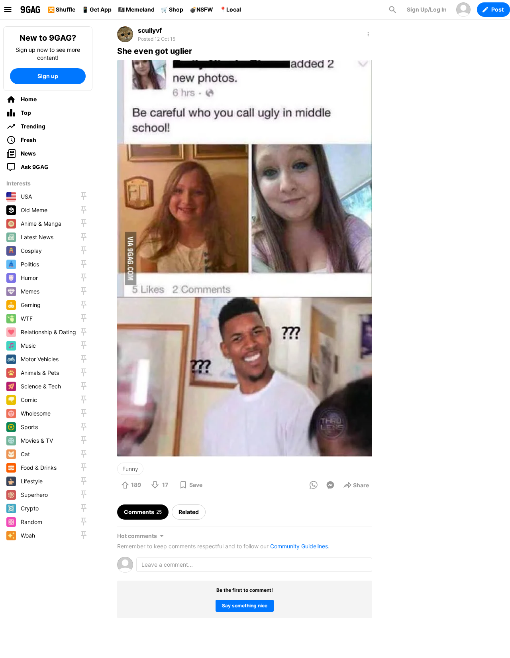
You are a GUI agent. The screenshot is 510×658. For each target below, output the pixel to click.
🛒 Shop (172, 9)
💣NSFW (201, 9)
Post (497, 9)
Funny (130, 468)
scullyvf (150, 30)
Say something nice (244, 606)
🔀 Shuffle (61, 9)
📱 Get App (97, 9)
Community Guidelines (299, 546)
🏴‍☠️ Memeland (136, 9)
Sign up (47, 76)
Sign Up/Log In (427, 9)
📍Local (230, 9)
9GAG (30, 9)
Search (392, 9)
